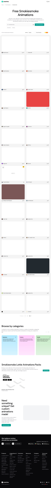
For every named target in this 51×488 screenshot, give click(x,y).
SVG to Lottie (12, 468)
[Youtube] (46, 482)
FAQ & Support (28, 463)
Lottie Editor (4, 463)
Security (43, 458)
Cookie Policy (44, 464)
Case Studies (20, 455)
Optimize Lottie (12, 474)
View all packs (46, 370)
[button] (25, 24)
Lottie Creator (4, 457)
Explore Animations (5, 474)
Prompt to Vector (13, 464)
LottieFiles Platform (5, 455)
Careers (35, 462)
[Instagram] (42, 482)
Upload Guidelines (45, 469)
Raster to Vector (13, 466)
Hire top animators (6, 425)
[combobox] (31, 32)
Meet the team (36, 460)
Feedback (36, 457)
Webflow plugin (12, 456)
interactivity (9, 27)
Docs (27, 455)
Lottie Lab (28, 465)
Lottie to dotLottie (13, 471)
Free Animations (4, 467)
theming (13, 27)
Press (35, 458)
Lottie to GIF (12, 469)
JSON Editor (12, 472)
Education (28, 457)
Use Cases (20, 457)
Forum (27, 462)
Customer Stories (21, 458)
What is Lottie (28, 460)
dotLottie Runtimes (29, 473)
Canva (11, 458)
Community (28, 467)
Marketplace (4, 469)
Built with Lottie (20, 460)
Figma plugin (4, 458)
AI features (28, 474)
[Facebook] (40, 482)
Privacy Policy (44, 456)
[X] (44, 482)
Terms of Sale (44, 463)
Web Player (12, 463)
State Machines (29, 468)
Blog (26, 458)
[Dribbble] (48, 482)
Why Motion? (20, 462)
